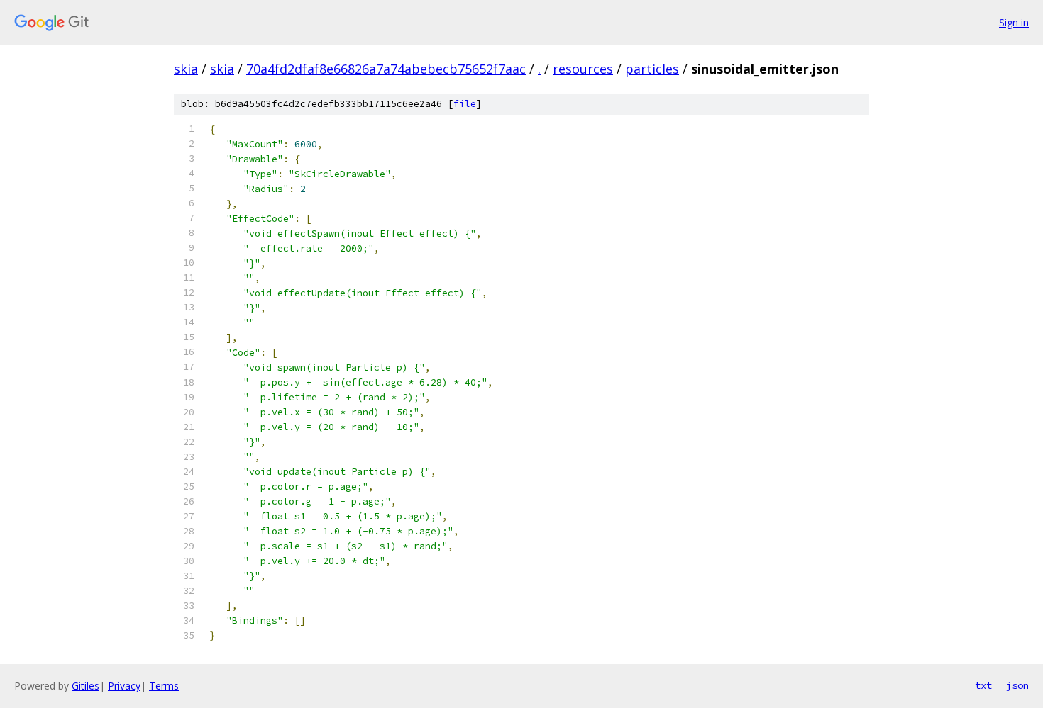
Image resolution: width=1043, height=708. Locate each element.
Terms (164, 685)
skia (186, 68)
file (464, 104)
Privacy (124, 685)
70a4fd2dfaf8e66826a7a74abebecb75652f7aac (386, 68)
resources (583, 68)
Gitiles (85, 685)
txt (983, 685)
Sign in (1014, 22)
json (1017, 685)
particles (652, 68)
